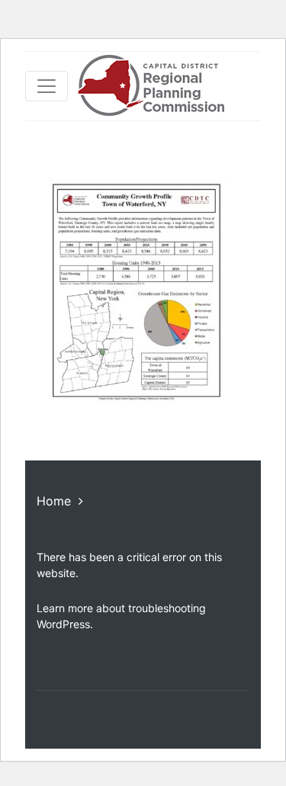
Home (54, 500)
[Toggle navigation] (46, 86)
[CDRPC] (150, 86)
